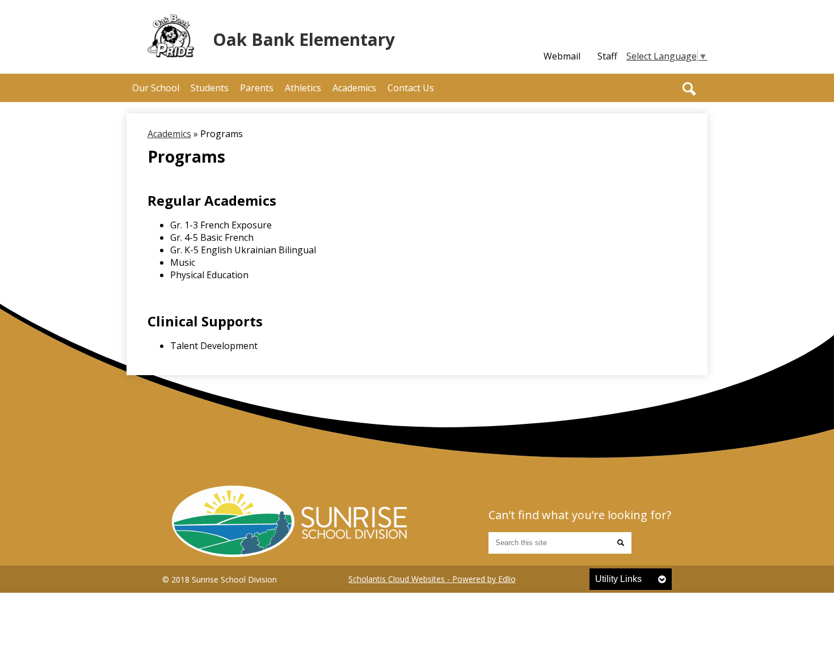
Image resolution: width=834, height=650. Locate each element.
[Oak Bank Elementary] (289, 521)
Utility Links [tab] (618, 579)
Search (689, 89)
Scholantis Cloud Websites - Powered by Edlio (432, 578)
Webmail (562, 56)
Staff (607, 56)
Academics (169, 134)
